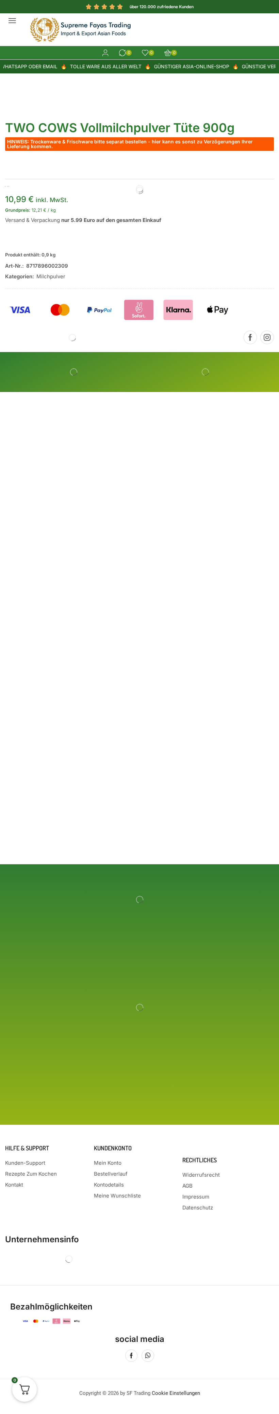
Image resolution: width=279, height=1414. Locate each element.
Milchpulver (50, 276)
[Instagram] (267, 337)
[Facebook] (250, 337)
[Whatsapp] (148, 1355)
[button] (12, 20)
